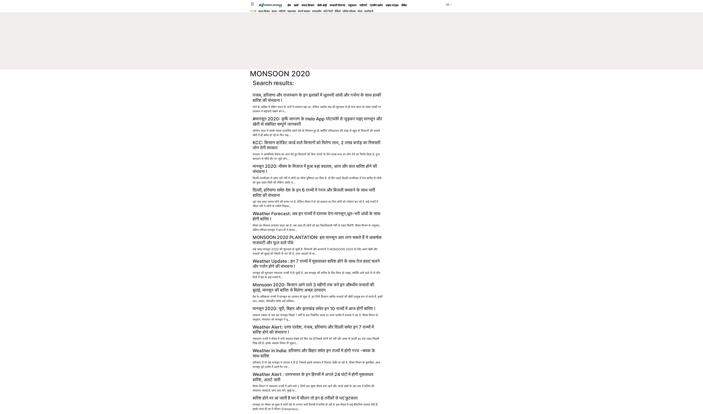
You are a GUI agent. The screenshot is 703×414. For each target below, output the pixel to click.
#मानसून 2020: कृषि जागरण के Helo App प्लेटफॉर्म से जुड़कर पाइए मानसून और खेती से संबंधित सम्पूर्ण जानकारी (317, 121)
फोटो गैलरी (328, 11)
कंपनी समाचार (304, 11)
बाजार (274, 11)
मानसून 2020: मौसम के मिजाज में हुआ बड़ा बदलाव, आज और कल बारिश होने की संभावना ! (315, 169)
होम (289, 5)
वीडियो (338, 11)
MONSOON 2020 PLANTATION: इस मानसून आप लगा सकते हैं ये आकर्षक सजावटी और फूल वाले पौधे (317, 240)
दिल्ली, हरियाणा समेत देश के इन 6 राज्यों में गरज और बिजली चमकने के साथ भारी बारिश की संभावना (314, 192)
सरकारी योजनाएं (337, 5)
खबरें (296, 5)
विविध (404, 5)
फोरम (360, 11)
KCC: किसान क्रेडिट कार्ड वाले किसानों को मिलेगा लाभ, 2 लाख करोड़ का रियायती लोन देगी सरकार (316, 145)
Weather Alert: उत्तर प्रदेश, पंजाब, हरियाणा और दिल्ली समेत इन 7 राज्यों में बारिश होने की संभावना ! (313, 329)
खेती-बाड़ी (322, 5)
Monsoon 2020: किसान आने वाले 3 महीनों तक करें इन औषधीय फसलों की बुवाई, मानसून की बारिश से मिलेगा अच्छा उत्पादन (313, 287)
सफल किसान (308, 5)
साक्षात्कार (291, 11)
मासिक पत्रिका (349, 11)
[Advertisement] (351, 42)
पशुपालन (352, 5)
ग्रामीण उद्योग (376, 5)
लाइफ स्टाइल (392, 5)
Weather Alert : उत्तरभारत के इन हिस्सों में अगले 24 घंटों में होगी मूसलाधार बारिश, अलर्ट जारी (313, 377)
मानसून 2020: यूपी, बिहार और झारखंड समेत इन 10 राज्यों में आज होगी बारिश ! (314, 308)
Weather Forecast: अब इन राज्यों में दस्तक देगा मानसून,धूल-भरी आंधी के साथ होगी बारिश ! (316, 216)
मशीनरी (363, 5)
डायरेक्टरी (368, 11)
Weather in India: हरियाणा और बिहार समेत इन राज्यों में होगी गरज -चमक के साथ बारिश (314, 353)
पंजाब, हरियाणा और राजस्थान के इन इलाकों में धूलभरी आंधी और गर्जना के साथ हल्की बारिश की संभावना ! (317, 97)
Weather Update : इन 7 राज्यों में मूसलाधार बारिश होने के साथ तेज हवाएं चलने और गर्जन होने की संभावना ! (316, 263)
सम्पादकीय (316, 11)
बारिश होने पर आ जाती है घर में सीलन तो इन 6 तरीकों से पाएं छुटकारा (305, 398)
